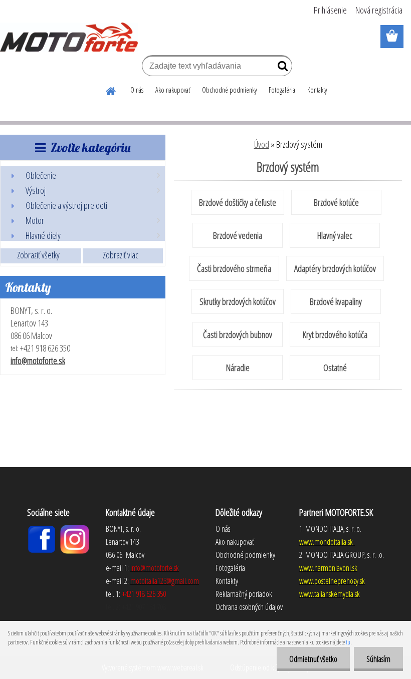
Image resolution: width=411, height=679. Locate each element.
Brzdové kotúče (336, 202)
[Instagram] (74, 528)
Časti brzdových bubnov (237, 334)
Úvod (261, 144)
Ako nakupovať (172, 90)
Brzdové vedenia (237, 235)
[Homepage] (111, 89)
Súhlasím (378, 658)
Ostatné (335, 368)
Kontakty (317, 90)
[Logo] (69, 37)
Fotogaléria (282, 90)
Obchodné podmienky (229, 90)
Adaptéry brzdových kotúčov (335, 268)
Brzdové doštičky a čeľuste (237, 202)
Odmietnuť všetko (313, 658)
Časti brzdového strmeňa (234, 268)
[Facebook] (41, 528)
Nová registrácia (378, 10)
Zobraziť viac (120, 255)
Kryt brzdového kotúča (335, 334)
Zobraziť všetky (38, 255)
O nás (136, 90)
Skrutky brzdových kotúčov (237, 301)
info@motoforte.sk (38, 361)
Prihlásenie (330, 10)
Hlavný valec (334, 235)
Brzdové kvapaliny (336, 301)
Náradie (238, 368)
